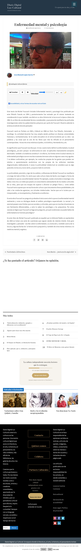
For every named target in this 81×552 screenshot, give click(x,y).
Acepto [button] (43, 549)
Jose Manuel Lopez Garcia (23, 75)
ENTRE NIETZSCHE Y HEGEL (56, 341)
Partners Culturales (38, 469)
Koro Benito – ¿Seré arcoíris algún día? (60, 252)
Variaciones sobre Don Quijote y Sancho (13, 412)
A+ (57, 92)
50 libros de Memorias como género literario (60, 347)
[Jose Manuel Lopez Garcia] (9, 77)
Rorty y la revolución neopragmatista (38, 412)
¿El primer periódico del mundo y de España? (60, 323)
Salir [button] (50, 549)
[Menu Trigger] (74, 4)
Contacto (38, 435)
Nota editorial (58, 494)
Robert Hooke (11, 336)
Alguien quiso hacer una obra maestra (18, 330)
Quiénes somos (39, 446)
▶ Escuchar (14, 92)
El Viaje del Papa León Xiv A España (58, 335)
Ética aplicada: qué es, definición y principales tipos (21, 350)
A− (62, 92)
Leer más (56, 549)
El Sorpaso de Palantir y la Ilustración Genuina (21, 343)
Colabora (39, 456)
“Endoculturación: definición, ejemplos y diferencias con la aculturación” (19, 324)
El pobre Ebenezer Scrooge (54, 329)
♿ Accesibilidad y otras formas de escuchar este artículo (27, 103)
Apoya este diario (40, 375)
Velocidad (34, 94)
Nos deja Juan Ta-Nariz (66, 411)
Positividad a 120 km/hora (16, 252)
